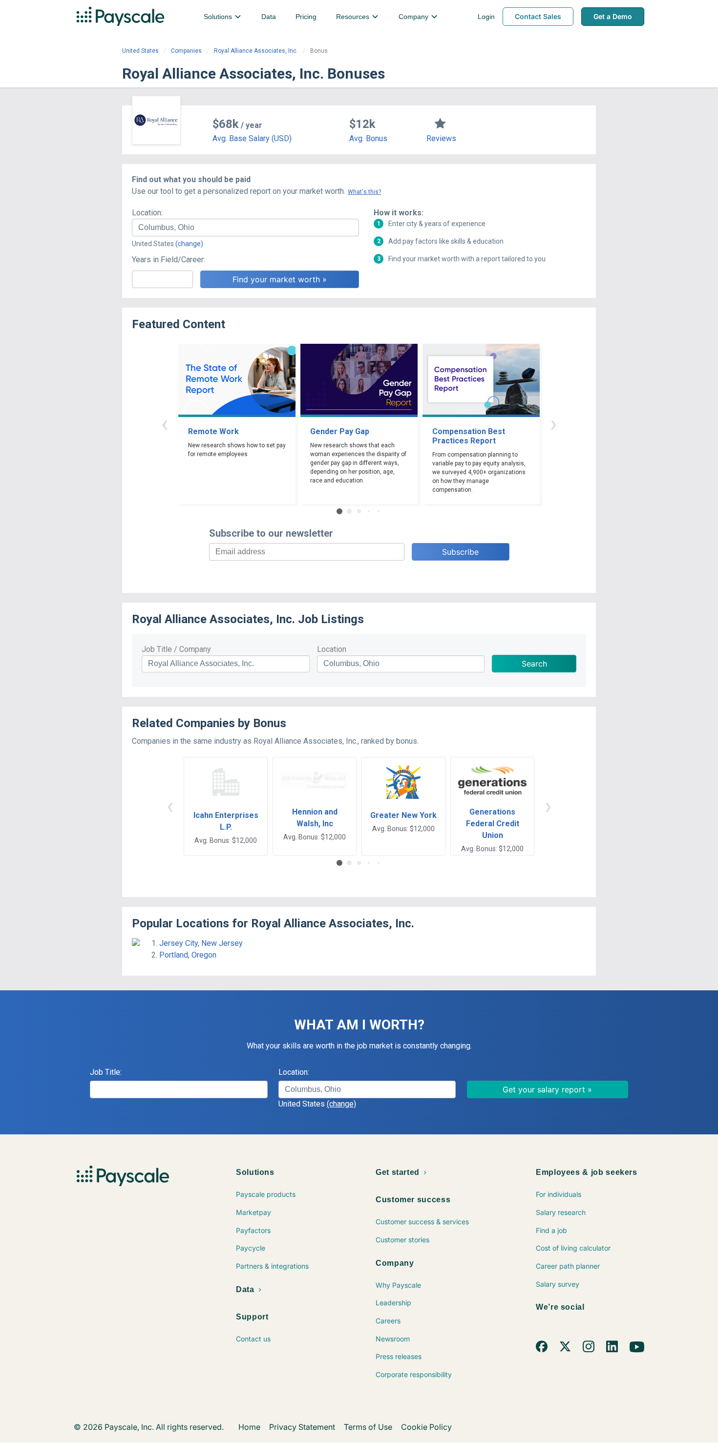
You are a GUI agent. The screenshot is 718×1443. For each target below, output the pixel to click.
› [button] (553, 424)
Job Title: (106, 1072)
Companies (186, 50)
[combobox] (245, 227)
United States (140, 50)
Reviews (441, 138)
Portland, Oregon (187, 955)
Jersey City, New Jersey (201, 943)
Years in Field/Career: (168, 259)
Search (534, 664)
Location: (147, 212)
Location (331, 649)
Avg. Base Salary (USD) (252, 138)
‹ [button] (164, 424)
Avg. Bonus (368, 138)
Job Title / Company (176, 649)
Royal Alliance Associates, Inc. (256, 50)
